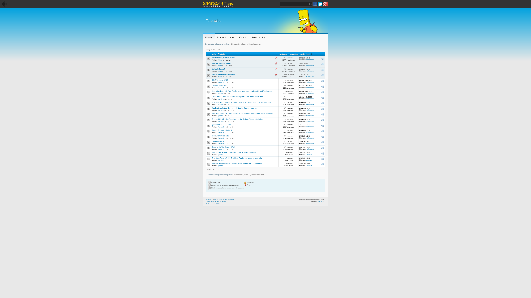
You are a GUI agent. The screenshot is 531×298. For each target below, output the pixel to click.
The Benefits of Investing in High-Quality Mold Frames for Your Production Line (241, 102)
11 (232, 82)
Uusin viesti (305, 54)
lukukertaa (293, 54)
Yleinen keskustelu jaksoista (223, 74)
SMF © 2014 (218, 199)
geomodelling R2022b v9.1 (222, 125)
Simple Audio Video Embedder (216, 201)
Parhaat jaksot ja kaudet (221, 63)
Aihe (214, 54)
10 (231, 121)
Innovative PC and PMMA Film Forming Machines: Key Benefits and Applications (242, 91)
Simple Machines (228, 199)
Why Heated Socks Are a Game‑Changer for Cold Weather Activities (237, 97)
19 (230, 65)
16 (230, 60)
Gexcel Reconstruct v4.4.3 (222, 130)
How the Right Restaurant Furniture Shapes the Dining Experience (237, 163)
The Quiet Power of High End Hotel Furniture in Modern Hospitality (237, 158)
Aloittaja (221, 54)
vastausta (283, 54)
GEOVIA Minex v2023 (220, 80)
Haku (310, 4)
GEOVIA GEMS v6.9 (219, 86)
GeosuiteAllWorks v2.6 (220, 136)
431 (219, 50)
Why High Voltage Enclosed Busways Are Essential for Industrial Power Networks (242, 114)
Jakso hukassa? (218, 69)
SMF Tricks (320, 201)
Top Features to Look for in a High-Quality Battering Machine (234, 108)
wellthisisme (310, 60)
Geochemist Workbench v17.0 (223, 147)
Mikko (220, 60)
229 (230, 77)
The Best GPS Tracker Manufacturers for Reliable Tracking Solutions (237, 119)
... (217, 50)
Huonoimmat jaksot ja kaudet (223, 58)
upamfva (220, 93)
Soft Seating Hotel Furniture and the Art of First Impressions (234, 153)
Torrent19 (221, 82)
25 (230, 71)
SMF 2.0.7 (209, 199)
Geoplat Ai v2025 (218, 141)
